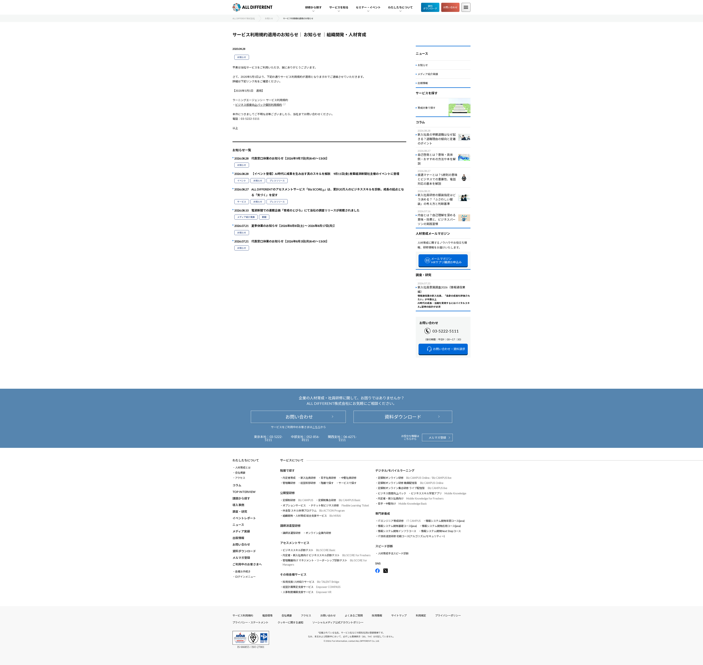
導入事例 (238, 505)
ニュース (238, 524)
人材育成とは (242, 467)
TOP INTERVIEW (244, 491)
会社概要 (240, 472)
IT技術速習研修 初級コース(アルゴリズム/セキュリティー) (411, 536)
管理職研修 (289, 482)
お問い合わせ (450, 7)
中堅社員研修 (348, 477)
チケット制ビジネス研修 (340, 505)
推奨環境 (267, 615)
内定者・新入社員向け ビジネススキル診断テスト (327, 555)
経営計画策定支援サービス (312, 586)
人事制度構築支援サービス (307, 592)
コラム (237, 485)
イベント (241, 180)
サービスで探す (347, 482)
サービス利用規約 (243, 615)
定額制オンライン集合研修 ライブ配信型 (412, 488)
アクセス (240, 477)
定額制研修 (298, 500)
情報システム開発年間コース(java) (445, 520)
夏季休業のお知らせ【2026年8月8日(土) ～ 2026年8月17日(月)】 (293, 225)
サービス (241, 201)
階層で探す (327, 482)
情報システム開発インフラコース (397, 531)
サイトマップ (399, 615)
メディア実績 (241, 531)
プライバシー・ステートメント (250, 622)
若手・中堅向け (402, 503)
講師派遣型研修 (292, 532)
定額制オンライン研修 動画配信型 (410, 482)
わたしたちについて (246, 460)
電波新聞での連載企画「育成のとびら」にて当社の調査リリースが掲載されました (305, 210)
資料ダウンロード (430, 7)
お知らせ (241, 57)
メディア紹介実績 (246, 217)
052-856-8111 (311, 438)
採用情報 (377, 615)
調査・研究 (240, 511)
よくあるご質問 (354, 615)
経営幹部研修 (308, 482)
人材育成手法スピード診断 (393, 553)
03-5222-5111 (445, 330)
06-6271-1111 (348, 438)
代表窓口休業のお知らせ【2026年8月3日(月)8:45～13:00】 (290, 241)
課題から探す (241, 498)
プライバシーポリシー (448, 615)
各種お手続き (242, 571)
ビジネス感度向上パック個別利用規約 (258, 104)
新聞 (264, 217)
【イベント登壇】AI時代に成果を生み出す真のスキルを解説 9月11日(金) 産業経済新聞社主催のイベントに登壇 (325, 173)
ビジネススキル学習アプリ (438, 493)
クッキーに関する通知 (290, 622)
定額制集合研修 (339, 500)
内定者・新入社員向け (411, 498)
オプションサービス (294, 505)
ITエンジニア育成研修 (399, 520)
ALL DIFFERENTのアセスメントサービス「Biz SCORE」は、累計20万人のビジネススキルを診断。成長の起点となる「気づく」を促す (327, 192)
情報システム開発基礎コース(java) (397, 525)
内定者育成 (289, 477)
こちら (316, 427)
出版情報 (423, 83)
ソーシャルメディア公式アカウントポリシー (337, 622)
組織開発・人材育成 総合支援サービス (312, 515)
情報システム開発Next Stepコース (441, 531)
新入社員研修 (308, 477)
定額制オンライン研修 (414, 477)
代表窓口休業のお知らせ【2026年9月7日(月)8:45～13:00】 (290, 158)
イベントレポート (244, 518)
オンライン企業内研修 (318, 532)
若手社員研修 (328, 477)
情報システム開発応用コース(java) (441, 525)
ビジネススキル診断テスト (309, 550)
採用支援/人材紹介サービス (311, 581)
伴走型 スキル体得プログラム (314, 510)
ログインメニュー (245, 576)
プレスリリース (277, 180)
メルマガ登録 (437, 437)
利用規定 (421, 615)
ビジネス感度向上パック (392, 493)
